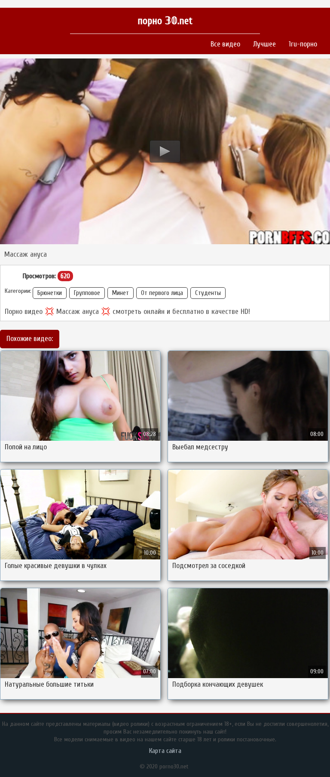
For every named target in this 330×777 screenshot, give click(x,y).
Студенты (208, 293)
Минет (120, 293)
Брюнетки (49, 293)
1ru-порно (303, 44)
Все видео (225, 44)
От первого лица (162, 293)
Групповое (87, 293)
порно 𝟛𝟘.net (165, 21)
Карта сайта (165, 751)
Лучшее (264, 44)
